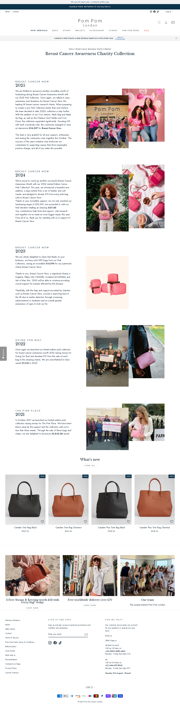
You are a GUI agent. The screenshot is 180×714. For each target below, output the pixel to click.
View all (90, 465)
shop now (90, 605)
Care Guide (10, 650)
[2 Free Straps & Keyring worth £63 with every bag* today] (32, 575)
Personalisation (11, 659)
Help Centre (10, 629)
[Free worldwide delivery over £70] (90, 575)
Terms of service (11, 637)
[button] (42, 521)
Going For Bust (22, 356)
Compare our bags (12, 664)
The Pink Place (49, 423)
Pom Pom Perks (130, 30)
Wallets (80, 30)
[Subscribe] (86, 634)
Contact (16, 11)
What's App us (111, 640)
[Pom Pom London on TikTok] (60, 642)
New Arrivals (39, 30)
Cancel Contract (11, 672)
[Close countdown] (176, 38)
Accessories (97, 30)
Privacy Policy (11, 668)
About (7, 11)
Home (71, 49)
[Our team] (147, 575)
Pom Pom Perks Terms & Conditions (19, 642)
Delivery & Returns (12, 620)
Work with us (10, 655)
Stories (113, 30)
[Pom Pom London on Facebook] (55, 642)
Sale (146, 30)
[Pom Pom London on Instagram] (50, 642)
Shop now (32, 608)
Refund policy (10, 646)
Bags (55, 30)
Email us (108, 635)
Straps (67, 30)
